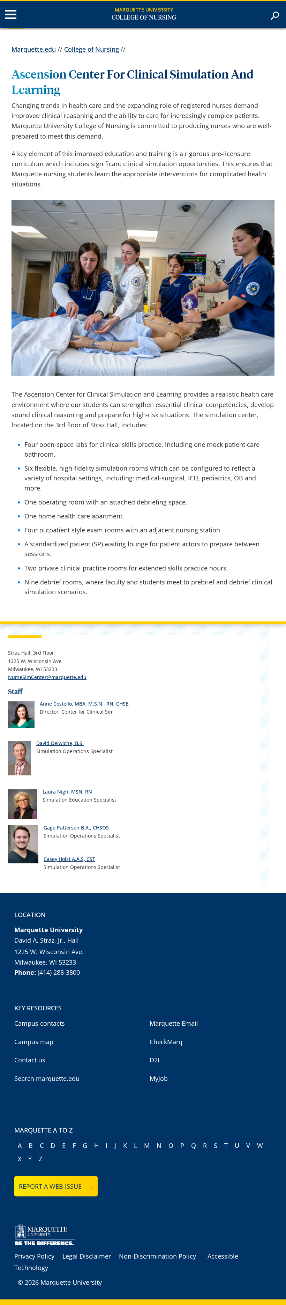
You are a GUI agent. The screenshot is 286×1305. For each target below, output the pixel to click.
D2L (155, 1060)
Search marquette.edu (47, 1078)
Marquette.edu (34, 49)
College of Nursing (144, 18)
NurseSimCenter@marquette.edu (47, 677)
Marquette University (144, 9)
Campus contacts (39, 1023)
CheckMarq (166, 1042)
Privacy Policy (34, 1256)
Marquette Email (174, 1023)
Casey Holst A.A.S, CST (69, 859)
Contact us (29, 1060)
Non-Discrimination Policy (157, 1256)
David (43, 743)
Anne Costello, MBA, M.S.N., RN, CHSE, (85, 703)
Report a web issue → (56, 1186)
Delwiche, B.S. (67, 743)
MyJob (159, 1078)
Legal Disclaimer (86, 1256)
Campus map (33, 1042)
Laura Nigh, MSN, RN (67, 791)
